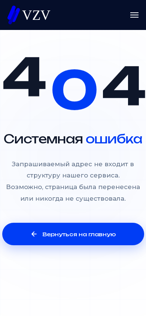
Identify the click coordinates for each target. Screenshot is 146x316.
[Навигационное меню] (134, 15)
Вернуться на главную (79, 234)
